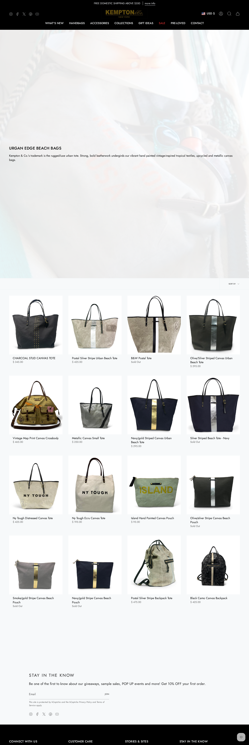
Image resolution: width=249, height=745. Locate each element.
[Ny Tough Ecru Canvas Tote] (95, 485)
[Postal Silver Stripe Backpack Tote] (154, 565)
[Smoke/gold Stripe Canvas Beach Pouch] (36, 565)
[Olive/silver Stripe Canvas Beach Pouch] (213, 485)
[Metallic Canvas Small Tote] (95, 405)
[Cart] (238, 14)
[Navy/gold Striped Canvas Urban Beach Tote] (154, 405)
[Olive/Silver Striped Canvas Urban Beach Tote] (213, 325)
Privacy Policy (85, 702)
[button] (76, 23)
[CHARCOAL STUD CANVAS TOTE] (36, 325)
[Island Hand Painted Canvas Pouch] (154, 485)
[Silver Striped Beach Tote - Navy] (213, 405)
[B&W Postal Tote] (154, 325)
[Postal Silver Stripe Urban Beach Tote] (95, 325)
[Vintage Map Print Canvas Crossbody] (36, 405)
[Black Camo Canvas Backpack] (213, 565)
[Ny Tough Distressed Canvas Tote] (36, 485)
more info (150, 3)
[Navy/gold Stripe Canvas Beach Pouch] (95, 565)
